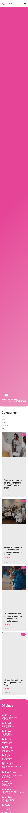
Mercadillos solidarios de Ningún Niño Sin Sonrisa (13, 682)
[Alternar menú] (25, 3)
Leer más (7, 491)
